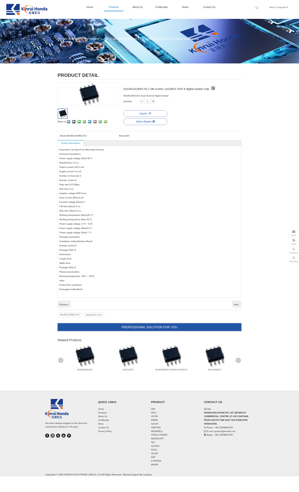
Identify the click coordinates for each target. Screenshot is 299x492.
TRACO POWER (159, 435)
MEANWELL (157, 431)
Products (102, 412)
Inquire (143, 113)
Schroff (154, 423)
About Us (102, 416)
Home (101, 409)
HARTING (156, 427)
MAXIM (154, 464)
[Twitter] (58, 435)
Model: (63, 135)
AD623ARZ (128, 369)
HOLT (154, 412)
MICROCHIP (157, 438)
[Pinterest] (69, 435)
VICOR (154, 416)
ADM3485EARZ (85, 369)
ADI (153, 442)
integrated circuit (94, 314)
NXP (153, 457)
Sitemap (127, 474)
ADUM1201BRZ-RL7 (70, 314)
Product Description (70, 143)
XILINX (154, 453)
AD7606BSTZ (214, 369)
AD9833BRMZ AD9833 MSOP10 (171, 369)
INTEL (154, 450)
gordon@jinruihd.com (224, 431)
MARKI (154, 420)
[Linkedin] (53, 435)
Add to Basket (143, 121)
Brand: (122, 135)
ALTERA (155, 446)
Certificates (103, 420)
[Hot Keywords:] (256, 7)
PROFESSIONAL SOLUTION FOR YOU (149, 327)
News (101, 423)
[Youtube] (64, 435)
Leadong (147, 474)
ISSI (153, 409)
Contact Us (103, 427)
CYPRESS (156, 461)
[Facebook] (47, 435)
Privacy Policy (105, 431)
